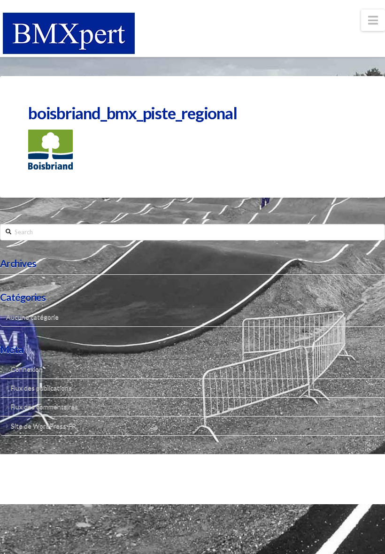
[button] (373, 20)
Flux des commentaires (44, 406)
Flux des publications (41, 388)
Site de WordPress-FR (43, 426)
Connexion (27, 369)
